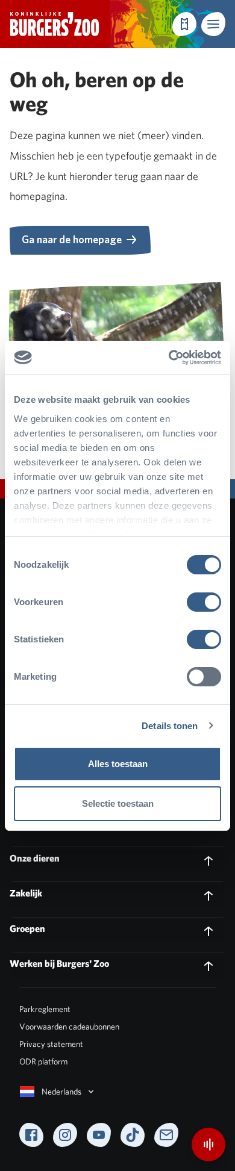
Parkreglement (44, 1009)
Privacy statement (51, 1044)
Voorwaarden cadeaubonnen (69, 1026)
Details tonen (170, 726)
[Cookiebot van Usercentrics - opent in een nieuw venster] (169, 357)
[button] (213, 24)
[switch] (204, 602)
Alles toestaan (118, 764)
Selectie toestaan (118, 803)
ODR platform (43, 1061)
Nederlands (61, 1091)
